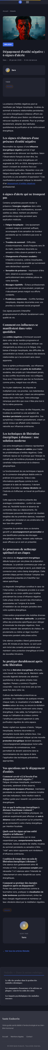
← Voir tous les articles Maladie (16, 951)
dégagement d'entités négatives (21, 183)
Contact (29, 1037)
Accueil (5, 11)
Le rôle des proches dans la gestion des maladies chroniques (21, 981)
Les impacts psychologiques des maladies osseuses (22, 997)
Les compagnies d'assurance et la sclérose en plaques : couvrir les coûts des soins (23, 989)
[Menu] (27, 2)
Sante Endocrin (11, 1018)
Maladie (13, 11)
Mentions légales (17, 1037)
